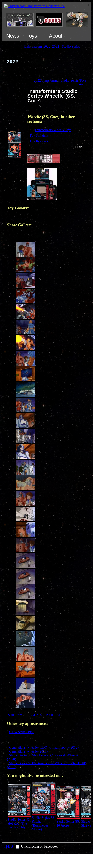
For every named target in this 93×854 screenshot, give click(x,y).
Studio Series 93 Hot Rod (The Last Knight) (19, 823)
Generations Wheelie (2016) (28, 751)
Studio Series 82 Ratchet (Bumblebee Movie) (43, 823)
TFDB (77, 147)
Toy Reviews (39, 141)
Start (11, 715)
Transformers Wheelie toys (53, 130)
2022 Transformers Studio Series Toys (60, 80)
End (57, 715)
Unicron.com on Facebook (39, 846)
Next (49, 715)
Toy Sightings (39, 135)
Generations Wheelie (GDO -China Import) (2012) (44, 747)
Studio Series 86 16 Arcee (67, 823)
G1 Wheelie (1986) (22, 732)
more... (81, 84)
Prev (19, 715)
